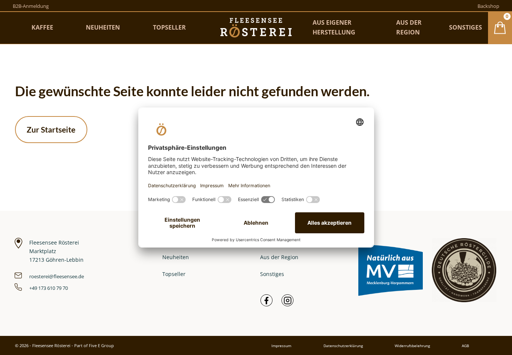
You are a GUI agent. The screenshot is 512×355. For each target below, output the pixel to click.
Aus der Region (279, 257)
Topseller (174, 273)
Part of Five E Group (94, 345)
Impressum (281, 345)
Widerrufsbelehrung (412, 345)
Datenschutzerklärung (343, 345)
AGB (465, 345)
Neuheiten (175, 257)
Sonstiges (272, 273)
